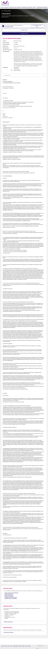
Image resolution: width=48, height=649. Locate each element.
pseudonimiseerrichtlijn (9, 26)
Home (2, 7)
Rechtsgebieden (6, 47)
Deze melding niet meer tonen (37, 26)
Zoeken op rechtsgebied (9, 596)
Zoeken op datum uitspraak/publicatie (11, 592)
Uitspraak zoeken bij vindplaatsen (11, 598)
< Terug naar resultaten (24, 33)
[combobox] (24, 75)
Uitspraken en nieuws (13, 7)
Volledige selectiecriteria (8, 621)
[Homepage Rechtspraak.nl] (5, 2)
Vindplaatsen (5, 67)
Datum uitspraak (6, 42)
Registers (19, 7)
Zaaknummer (5, 46)
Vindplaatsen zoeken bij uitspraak (11, 597)
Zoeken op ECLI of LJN (9, 595)
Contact (34, 7)
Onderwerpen (6, 7)
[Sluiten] (45, 26)
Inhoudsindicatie (6, 51)
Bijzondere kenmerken (7, 49)
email (45, 646)
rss (44, 646)
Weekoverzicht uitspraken (8, 632)
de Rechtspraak (24, 7)
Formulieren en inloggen (43, 7)
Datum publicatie (6, 44)
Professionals (30, 7)
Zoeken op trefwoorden (9, 593)
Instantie (4, 40)
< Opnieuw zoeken (24, 29)
